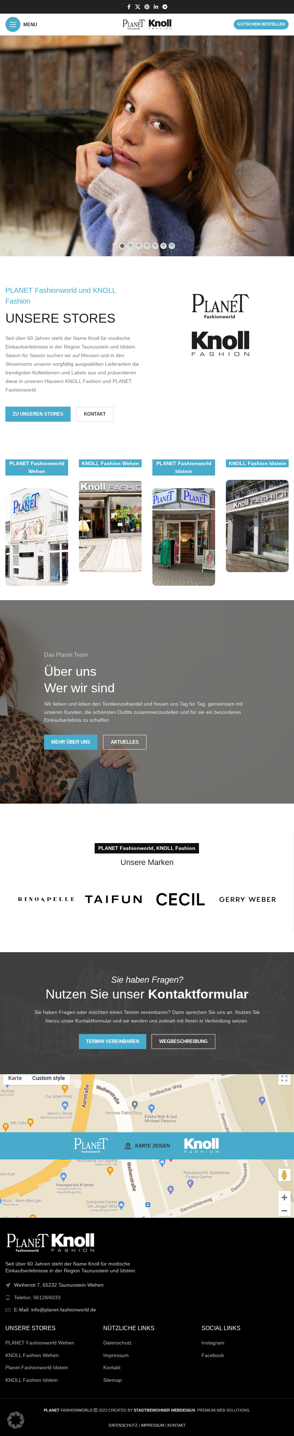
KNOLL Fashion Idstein (31, 1380)
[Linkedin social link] (156, 7)
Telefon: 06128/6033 (37, 1297)
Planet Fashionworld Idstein (36, 1367)
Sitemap (112, 1380)
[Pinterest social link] (147, 7)
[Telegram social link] (165, 7)
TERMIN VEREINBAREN (112, 1041)
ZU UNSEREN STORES (38, 414)
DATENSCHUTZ (123, 1425)
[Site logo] (147, 24)
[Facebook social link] (128, 7)
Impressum (116, 1355)
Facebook (212, 1355)
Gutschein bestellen (261, 24)
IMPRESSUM (152, 1425)
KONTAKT (95, 414)
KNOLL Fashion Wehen (32, 1355)
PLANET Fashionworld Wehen (39, 1343)
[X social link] (137, 7)
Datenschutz (117, 1343)
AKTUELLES (125, 742)
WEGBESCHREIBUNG (183, 1041)
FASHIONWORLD (68, 1410)
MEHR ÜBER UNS (70, 742)
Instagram (212, 1343)
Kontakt (111, 1367)
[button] (16, 1420)
